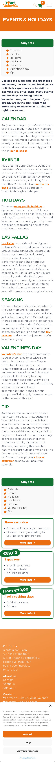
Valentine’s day (19, 68)
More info (26, 542)
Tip (12, 72)
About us (9, 683)
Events (14, 54)
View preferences (27, 750)
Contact (8, 679)
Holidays (15, 57)
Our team (9, 687)
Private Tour (10, 669)
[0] (40, 6)
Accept (27, 734)
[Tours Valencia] (11, 6)
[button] (50, 705)
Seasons (15, 65)
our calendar (18, 150)
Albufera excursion (15, 650)
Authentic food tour (16, 653)
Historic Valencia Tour (17, 661)
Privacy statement (28, 758)
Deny (27, 742)
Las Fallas (16, 61)
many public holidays (28, 206)
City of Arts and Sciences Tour (21, 657)
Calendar (16, 50)
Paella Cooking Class (16, 665)
